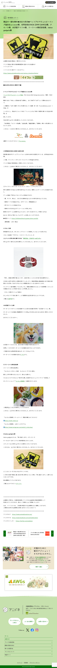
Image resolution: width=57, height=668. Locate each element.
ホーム (4, 10)
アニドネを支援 (51, 2)
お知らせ (7, 639)
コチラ (10, 299)
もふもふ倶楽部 (20, 381)
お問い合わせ (42, 621)
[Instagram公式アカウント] (36, 630)
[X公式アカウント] (27, 630)
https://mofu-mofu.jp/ (11, 421)
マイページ (19, 662)
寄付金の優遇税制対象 (40, 557)
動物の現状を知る (9, 645)
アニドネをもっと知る (14, 621)
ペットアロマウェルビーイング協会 (13, 95)
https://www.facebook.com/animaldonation (25, 518)
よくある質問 (28, 621)
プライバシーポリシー (35, 662)
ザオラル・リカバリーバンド (31, 238)
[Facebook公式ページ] (32, 630)
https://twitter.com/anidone (24, 521)
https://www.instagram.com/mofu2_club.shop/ (19, 427)
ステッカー (19, 483)
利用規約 (26, 662)
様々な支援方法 (39, 559)
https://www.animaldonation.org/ (22, 514)
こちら (22, 354)
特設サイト (8, 655)
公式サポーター (43, 560)
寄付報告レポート (9, 10)
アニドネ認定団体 (9, 642)
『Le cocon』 (22, 141)
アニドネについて (9, 652)
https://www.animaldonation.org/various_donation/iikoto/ (20, 73)
